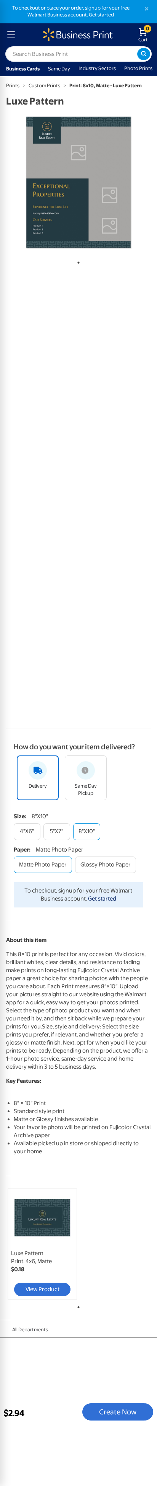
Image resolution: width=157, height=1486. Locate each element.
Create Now (117, 1412)
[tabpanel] (78, 182)
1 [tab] (77, 261)
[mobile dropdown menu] (11, 35)
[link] (42, 1244)
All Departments (30, 1329)
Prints (12, 85)
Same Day (59, 69)
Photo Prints (138, 68)
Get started (101, 15)
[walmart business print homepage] (77, 35)
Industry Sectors (97, 68)
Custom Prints (44, 85)
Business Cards (23, 69)
